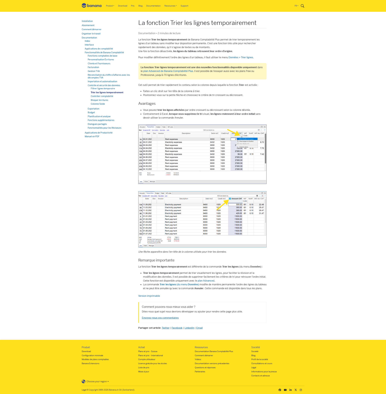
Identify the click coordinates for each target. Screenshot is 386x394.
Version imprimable (149, 295)
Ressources (170, 6)
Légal (253, 367)
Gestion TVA (94, 71)
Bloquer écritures (99, 100)
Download (122, 6)
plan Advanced (206, 280)
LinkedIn (189, 327)
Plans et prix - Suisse (147, 351)
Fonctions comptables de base (102, 55)
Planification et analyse (99, 116)
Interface (89, 44)
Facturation (93, 67)
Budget (91, 112)
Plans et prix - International (150, 355)
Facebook (177, 327)
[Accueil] (92, 6)
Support (184, 6)
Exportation (93, 108)
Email (199, 327)
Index (87, 41)
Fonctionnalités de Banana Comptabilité (104, 52)
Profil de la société (259, 359)
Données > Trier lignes (241, 57)
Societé (254, 351)
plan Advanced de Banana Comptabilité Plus (168, 71)
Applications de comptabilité (99, 48)
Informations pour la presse (264, 371)
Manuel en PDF (92, 136)
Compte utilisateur (146, 359)
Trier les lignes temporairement (107, 92)
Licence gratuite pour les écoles (152, 363)
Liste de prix (143, 367)
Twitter (165, 327)
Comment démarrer (91, 29)
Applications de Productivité (98, 132)
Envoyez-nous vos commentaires (160, 317)
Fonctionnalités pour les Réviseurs (104, 128)
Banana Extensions (90, 363)
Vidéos (198, 359)
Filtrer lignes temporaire (103, 88)
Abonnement (88, 25)
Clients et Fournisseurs (99, 63)
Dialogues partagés (97, 124)
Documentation (153, 6)
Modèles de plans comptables (95, 359)
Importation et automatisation (102, 81)
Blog (140, 6)
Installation (87, 21)
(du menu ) (179, 284)
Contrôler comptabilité (102, 96)
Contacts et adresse (260, 375)
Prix (132, 6)
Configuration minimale (92, 355)
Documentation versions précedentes (212, 363)
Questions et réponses (205, 367)
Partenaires (200, 371)
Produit (109, 6)
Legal (84, 390)
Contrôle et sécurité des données (104, 85)
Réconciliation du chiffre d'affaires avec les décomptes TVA (109, 76)
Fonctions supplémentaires (101, 120)
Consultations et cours (261, 363)
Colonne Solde (98, 104)
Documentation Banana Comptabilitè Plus (214, 351)
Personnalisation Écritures (101, 59)
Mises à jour (143, 371)
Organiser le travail (91, 33)
